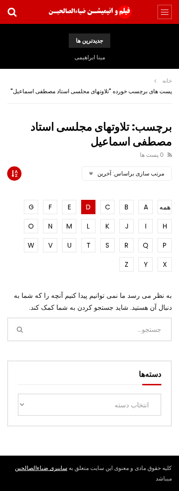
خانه (167, 80)
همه (164, 207)
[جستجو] (12, 12)
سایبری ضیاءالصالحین (41, 468)
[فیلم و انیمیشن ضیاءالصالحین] (90, 12)
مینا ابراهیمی (89, 57)
